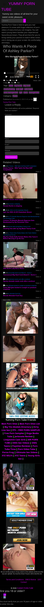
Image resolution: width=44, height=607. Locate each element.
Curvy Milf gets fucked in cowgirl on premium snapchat (19, 288)
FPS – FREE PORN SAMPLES (26, 430)
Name (7, 138)
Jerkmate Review (24, 436)
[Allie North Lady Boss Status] (20, 254)
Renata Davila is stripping (12, 206)
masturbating (9, 89)
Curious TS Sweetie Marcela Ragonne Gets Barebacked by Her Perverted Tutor (18, 221)
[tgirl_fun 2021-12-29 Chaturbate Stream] (15, 210)
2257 (39, 579)
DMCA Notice (30, 579)
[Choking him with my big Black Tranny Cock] (17, 226)
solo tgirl (19, 89)
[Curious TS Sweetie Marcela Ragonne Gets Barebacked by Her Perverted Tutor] (22, 217)
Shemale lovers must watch (13, 199)
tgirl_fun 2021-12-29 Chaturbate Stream (17, 212)
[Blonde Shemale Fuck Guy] (12, 293)
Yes (4, 595)
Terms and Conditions (15, 579)
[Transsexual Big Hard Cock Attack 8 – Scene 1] (17, 272)
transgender (34, 92)
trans (25, 92)
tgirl (20, 92)
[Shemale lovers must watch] (20, 186)
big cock (26, 86)
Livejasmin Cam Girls (15, 439)
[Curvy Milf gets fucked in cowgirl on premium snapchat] (20, 285)
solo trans (28, 89)
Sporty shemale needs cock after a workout (19, 281)
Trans (15, 96)
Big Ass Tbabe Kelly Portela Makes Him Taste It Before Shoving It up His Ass (20, 237)
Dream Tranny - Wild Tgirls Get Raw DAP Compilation (17, 169)
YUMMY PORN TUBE (25, 588)
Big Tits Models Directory (17, 426)
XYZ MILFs (7, 455)
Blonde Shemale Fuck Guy (13, 295)
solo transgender (11, 92)
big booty (18, 86)
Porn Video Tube (26, 449)
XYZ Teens (20, 455)
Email (7, 144)
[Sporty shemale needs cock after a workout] (16, 279)
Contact (24, 582)
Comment (8, 114)
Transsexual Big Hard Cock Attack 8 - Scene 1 (19, 275)
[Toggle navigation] (4, 4)
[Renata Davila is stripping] (11, 204)
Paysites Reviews (21, 446)
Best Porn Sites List (30, 423)
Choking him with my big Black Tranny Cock (19, 228)
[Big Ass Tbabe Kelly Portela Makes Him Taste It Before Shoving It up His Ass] (22, 234)
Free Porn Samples (14, 433)
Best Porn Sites (9, 423)
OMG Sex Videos (20, 442)
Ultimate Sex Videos (26, 452)
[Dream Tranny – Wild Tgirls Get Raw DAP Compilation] (20, 166)
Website (7, 150)
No (4, 597)
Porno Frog (8, 452)
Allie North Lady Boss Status (13, 268)
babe (11, 86)
